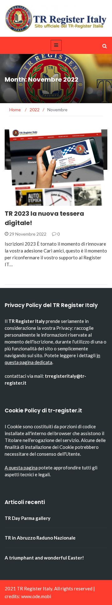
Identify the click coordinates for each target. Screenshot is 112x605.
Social (20, 202)
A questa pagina (21, 467)
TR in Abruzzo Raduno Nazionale (40, 537)
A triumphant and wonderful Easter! (44, 557)
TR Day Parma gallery (27, 518)
